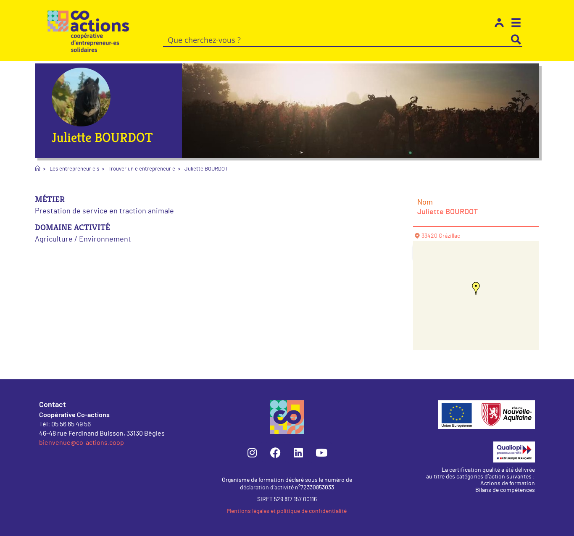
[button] (476, 288)
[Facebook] (275, 452)
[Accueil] (37, 169)
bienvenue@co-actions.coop (81, 442)
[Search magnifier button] (516, 39)
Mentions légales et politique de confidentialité (287, 511)
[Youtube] (321, 452)
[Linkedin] (298, 452)
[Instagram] (252, 452)
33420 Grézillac (440, 236)
